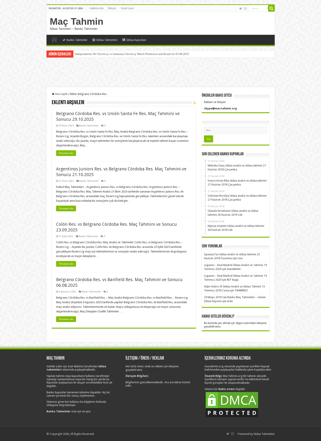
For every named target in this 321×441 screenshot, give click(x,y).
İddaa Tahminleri (106, 40)
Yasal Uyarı (127, 8)
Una (240, 258)
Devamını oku (66, 153)
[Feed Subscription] (194, 103)
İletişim (112, 8)
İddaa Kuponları (136, 40)
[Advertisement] (160, 73)
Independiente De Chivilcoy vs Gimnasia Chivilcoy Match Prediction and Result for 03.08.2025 (132, 54)
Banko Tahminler (77, 40)
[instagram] (245, 8)
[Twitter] (241, 8)
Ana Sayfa (54, 39)
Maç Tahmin (76, 21)
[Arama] (271, 8)
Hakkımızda (97, 8)
